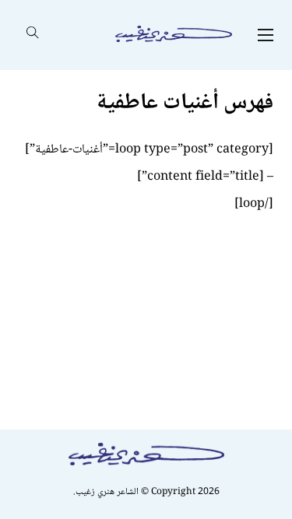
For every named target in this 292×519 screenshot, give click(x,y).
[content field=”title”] (200, 177)
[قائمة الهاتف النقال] (265, 35)
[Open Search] (33, 35)
